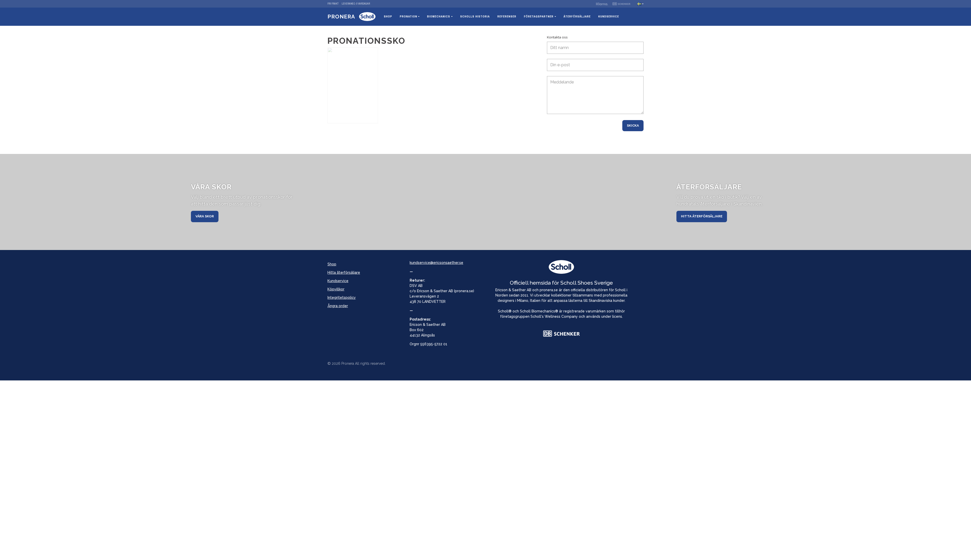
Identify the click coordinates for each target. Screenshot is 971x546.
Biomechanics (438, 16)
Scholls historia (475, 16)
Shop (388, 16)
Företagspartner (539, 16)
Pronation (408, 16)
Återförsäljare (577, 16)
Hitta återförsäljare (701, 216)
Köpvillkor (335, 289)
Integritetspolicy (341, 297)
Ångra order (337, 306)
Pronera (341, 16)
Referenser (506, 16)
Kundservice (608, 16)
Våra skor (204, 216)
